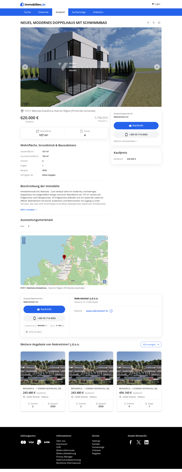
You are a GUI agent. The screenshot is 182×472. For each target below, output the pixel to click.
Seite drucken (35, 331)
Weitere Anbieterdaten (125, 141)
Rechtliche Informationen (68, 462)
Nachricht (138, 125)
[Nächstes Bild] (157, 67)
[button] (61, 368)
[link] (57, 111)
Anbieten (98, 12)
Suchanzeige (79, 12)
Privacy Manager (64, 456)
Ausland (60, 12)
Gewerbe (43, 12)
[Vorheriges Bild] (25, 67)
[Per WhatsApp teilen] (159, 22)
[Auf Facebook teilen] (148, 22)
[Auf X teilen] (153, 22)
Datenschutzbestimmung (68, 459)
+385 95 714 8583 (138, 134)
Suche (27, 12)
